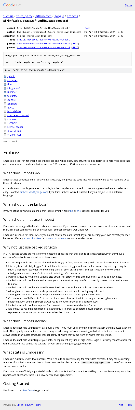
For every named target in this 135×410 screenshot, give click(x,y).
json (129, 404)
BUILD (10, 107)
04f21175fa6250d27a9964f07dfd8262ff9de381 (43, 39)
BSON (64, 238)
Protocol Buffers (32, 238)
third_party (24, 16)
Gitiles (20, 404)
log (87, 27)
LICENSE (12, 123)
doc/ (9, 84)
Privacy (29, 404)
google (59, 16)
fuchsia (8, 16)
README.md (14, 130)
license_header (15, 126)
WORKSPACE (14, 134)
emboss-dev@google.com (34, 192)
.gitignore (12, 103)
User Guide (28, 390)
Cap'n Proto (51, 238)
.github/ (11, 76)
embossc (12, 119)
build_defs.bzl (14, 111)
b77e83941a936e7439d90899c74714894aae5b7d (43, 47)
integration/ (13, 88)
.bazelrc (11, 99)
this (71, 210)
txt (121, 404)
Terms (38, 404)
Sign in (128, 5)
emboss (72, 16)
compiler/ (12, 80)
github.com (43, 16)
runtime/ (11, 91)
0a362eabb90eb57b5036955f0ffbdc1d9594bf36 (43, 43)
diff (75, 43)
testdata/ (12, 95)
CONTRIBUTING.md (18, 115)
